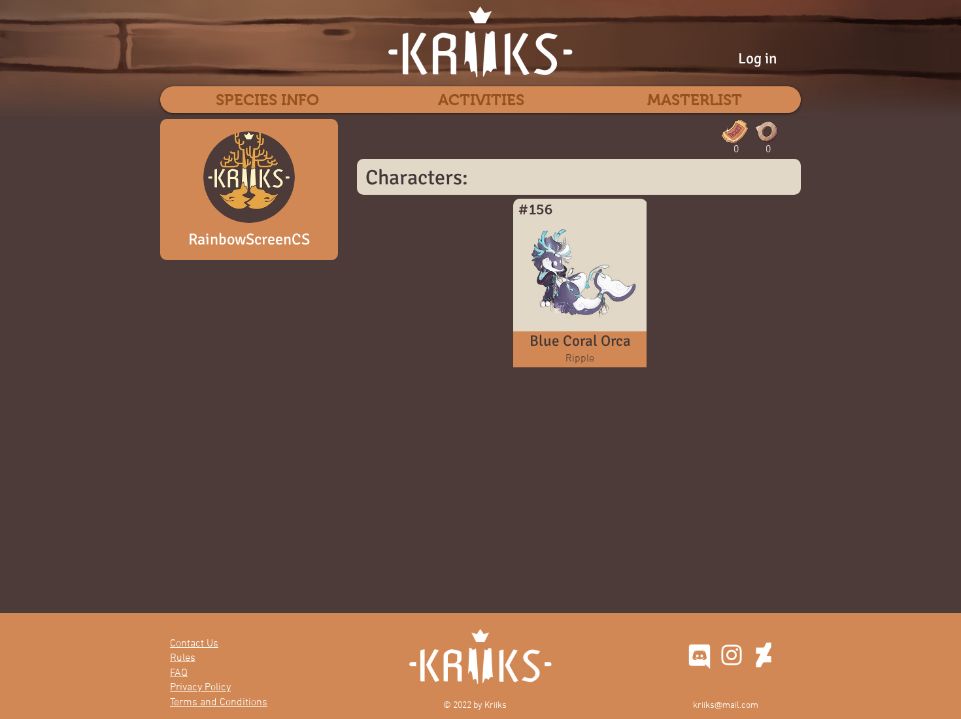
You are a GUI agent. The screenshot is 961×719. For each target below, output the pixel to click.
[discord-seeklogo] (699, 655)
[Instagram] (731, 655)
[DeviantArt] (763, 655)
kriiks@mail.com (725, 705)
